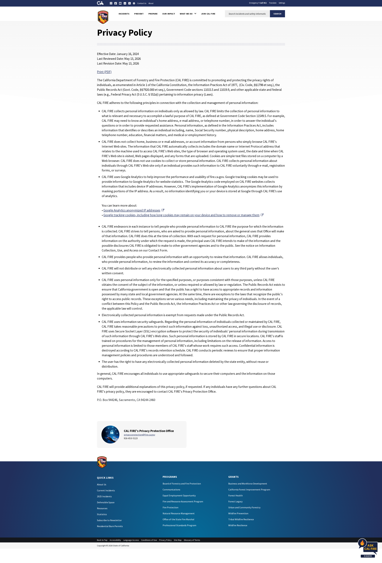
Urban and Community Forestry (244, 507)
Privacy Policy (165, 540)
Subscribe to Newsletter (109, 520)
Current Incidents (106, 490)
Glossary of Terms (192, 540)
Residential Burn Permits (110, 526)
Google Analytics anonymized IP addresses (133, 210)
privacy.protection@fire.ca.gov (139, 434)
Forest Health (235, 495)
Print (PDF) (104, 72)
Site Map (178, 540)
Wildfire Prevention (238, 513)
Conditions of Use (149, 540)
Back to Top (102, 540)
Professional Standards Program (179, 525)
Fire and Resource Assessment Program (183, 501)
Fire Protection (170, 507)
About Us (101, 484)
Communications (171, 489)
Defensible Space (105, 502)
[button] (188, 14)
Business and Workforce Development (247, 483)
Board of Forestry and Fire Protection (182, 483)
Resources (102, 508)
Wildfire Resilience (237, 525)
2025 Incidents (104, 496)
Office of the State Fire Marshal (178, 519)
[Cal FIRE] (103, 17)
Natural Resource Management (179, 513)
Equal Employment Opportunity (179, 495)
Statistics (102, 514)
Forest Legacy (235, 501)
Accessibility (115, 540)
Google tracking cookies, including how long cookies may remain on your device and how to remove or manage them (183, 215)
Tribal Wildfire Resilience (241, 519)
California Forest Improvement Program (249, 489)
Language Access (131, 540)
